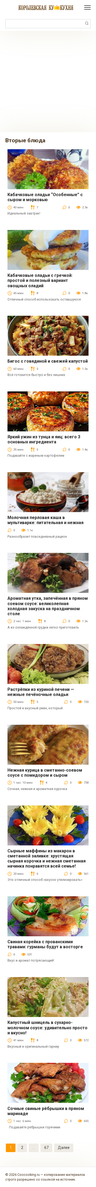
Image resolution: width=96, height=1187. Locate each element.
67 (46, 1147)
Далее (64, 1147)
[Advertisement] (48, 81)
